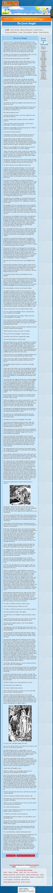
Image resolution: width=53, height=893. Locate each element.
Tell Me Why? (40, 877)
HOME (6, 19)
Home (5, 872)
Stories (16, 19)
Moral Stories (43, 56)
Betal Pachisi (43, 64)
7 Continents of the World (43, 52)
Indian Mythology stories (43, 71)
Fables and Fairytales (26, 30)
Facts (23, 877)
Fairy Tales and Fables (43, 58)
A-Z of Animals (7, 879)
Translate (31, 891)
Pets (25, 872)
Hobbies (35, 32)
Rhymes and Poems (9, 874)
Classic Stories (43, 61)
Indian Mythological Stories (11, 882)
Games (20, 32)
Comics (10, 872)
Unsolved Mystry (44, 32)
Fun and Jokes (28, 32)
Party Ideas (34, 872)
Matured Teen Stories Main (25, 855)
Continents (17, 879)
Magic (27, 877)
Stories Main (11, 855)
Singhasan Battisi (43, 67)
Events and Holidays (11, 32)
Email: (14, 866)
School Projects (38, 30)
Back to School (43, 47)
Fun (28, 872)
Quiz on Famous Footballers (43, 77)
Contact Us (37, 19)
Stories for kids (14, 30)
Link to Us (26, 19)
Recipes (16, 872)
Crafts (21, 872)
